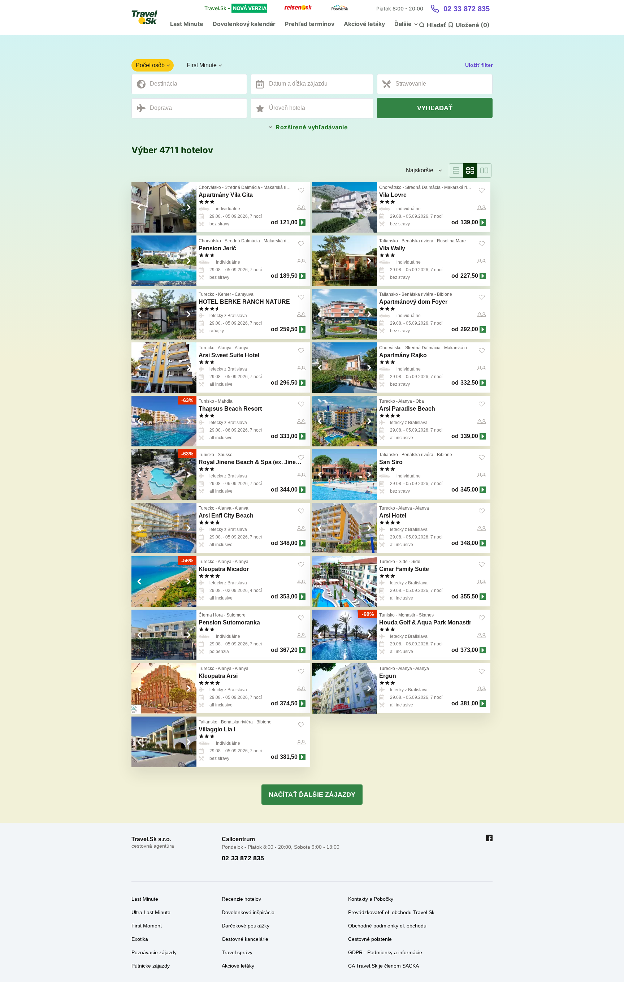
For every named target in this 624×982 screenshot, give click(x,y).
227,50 (469, 276)
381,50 (289, 757)
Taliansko (388, 240)
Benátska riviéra (417, 240)
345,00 (469, 489)
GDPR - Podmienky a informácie (385, 952)
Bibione (444, 294)
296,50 (289, 383)
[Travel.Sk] (148, 17)
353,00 (289, 596)
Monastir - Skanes (416, 615)
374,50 (289, 703)
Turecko (206, 294)
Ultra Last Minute (150, 912)
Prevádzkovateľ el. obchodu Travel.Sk (391, 912)
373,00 (469, 650)
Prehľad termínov (309, 23)
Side (403, 561)
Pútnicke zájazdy (150, 966)
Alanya (224, 347)
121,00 (289, 222)
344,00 (289, 489)
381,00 (469, 703)
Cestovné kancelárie (245, 939)
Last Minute (186, 23)
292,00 (469, 329)
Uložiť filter (479, 65)
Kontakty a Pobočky (370, 899)
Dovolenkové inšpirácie (248, 912)
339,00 (469, 436)
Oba (420, 401)
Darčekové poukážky (245, 926)
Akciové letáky (364, 23)
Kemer (224, 294)
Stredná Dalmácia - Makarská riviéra (260, 187)
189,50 (289, 276)
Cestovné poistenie (370, 939)
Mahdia (225, 401)
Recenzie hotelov (241, 899)
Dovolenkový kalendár (244, 23)
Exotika (139, 939)
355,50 (469, 596)
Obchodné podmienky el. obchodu (387, 926)
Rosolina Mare (451, 240)
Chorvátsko (210, 187)
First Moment (146, 926)
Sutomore (236, 615)
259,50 (289, 329)
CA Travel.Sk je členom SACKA (383, 966)
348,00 (289, 543)
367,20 (289, 650)
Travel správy (237, 952)
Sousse (225, 454)
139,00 (469, 222)
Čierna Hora (211, 615)
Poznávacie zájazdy (154, 952)
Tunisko (206, 401)
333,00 (289, 436)
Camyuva (244, 294)
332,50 (469, 383)
